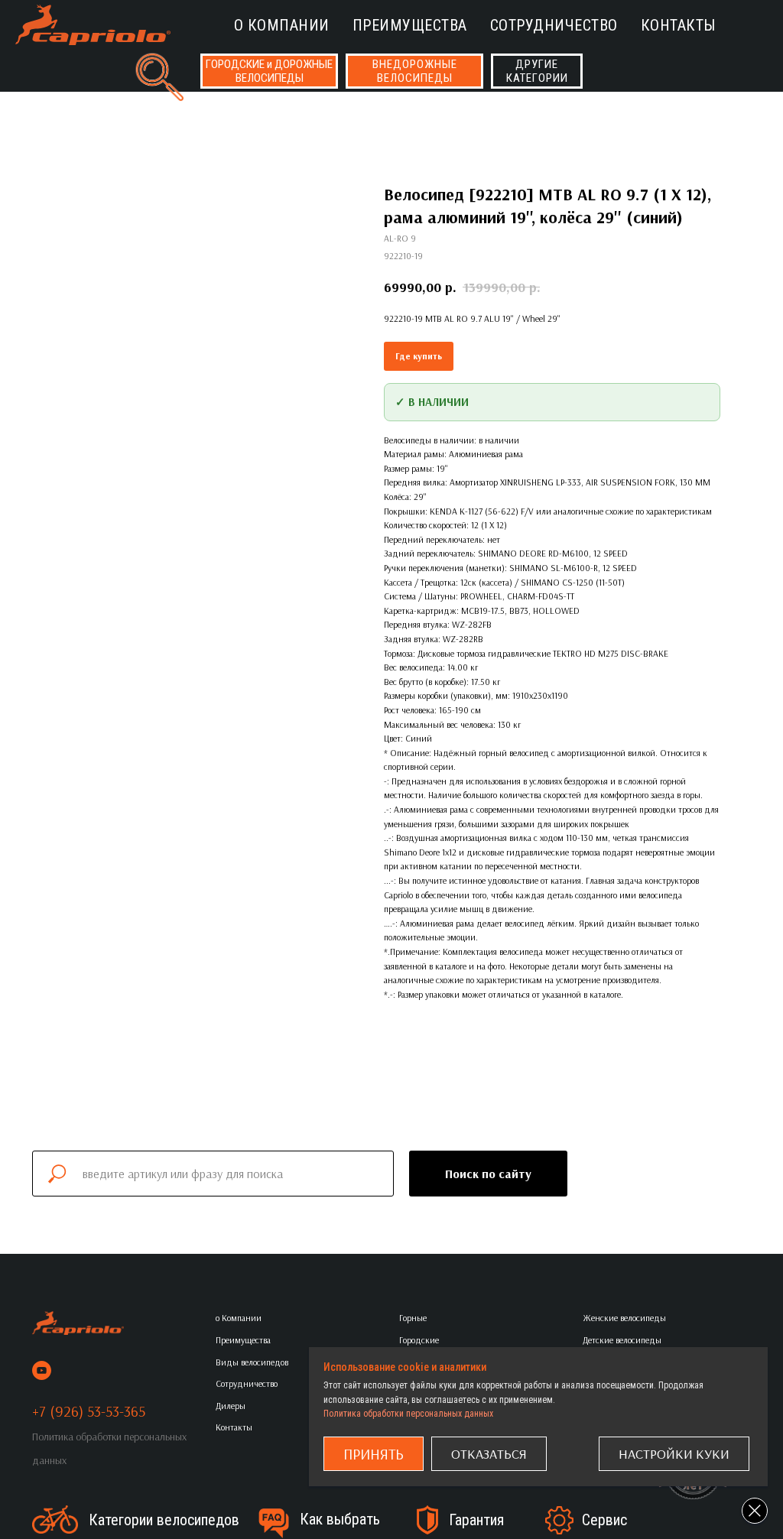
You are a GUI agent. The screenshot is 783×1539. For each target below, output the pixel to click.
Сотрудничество (554, 25)
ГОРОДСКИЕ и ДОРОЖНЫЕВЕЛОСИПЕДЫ (269, 71)
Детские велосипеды (622, 1340)
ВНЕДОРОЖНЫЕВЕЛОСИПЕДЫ (414, 71)
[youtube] (41, 1370)
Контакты (678, 25)
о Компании (282, 25)
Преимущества (410, 25)
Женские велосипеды (624, 1317)
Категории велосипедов (164, 1520)
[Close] (755, 1511)
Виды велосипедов (252, 1362)
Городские (419, 1340)
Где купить (418, 356)
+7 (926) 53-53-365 (88, 1410)
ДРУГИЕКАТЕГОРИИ (537, 71)
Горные (413, 1317)
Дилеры (230, 1405)
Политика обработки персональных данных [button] (408, 1413)
